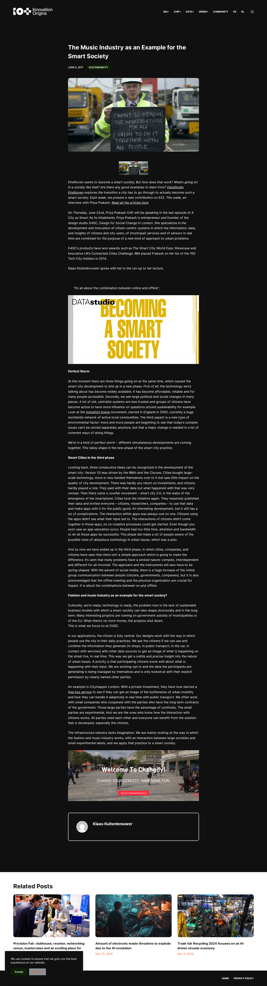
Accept (19, 971)
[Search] (252, 11)
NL (242, 11)
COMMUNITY (220, 11)
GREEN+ (203, 11)
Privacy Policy (244, 978)
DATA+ (190, 11)
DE (234, 11)
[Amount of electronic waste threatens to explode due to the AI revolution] (133, 915)
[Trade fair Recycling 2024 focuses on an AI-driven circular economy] (215, 915)
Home (225, 978)
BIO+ (166, 11)
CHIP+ (177, 11)
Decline (37, 971)
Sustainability (98, 67)
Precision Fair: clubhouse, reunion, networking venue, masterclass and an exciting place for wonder (48, 948)
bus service (80, 692)
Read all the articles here (130, 203)
